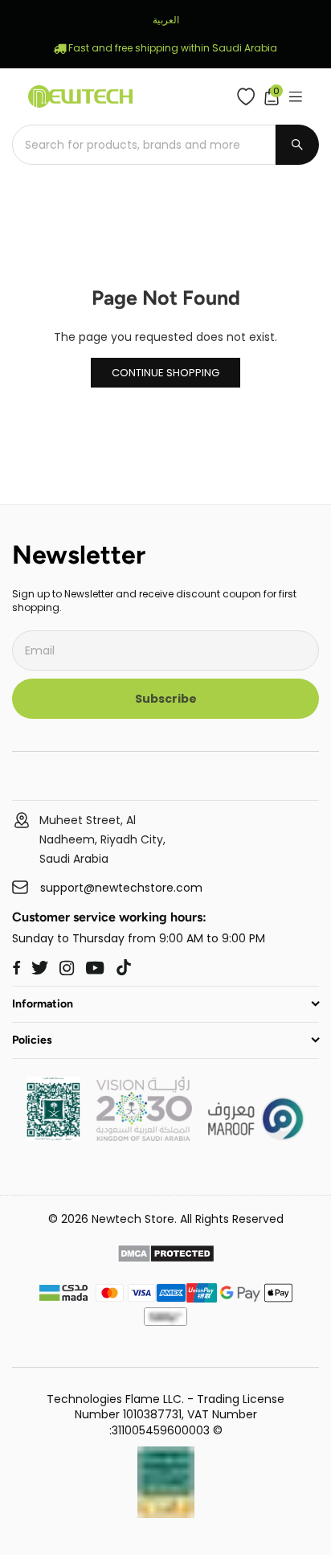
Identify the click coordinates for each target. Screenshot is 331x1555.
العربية (166, 20)
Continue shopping (165, 372)
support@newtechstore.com (121, 888)
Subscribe (166, 699)
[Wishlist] (249, 96)
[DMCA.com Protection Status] (166, 1256)
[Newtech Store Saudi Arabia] (54, 1137)
